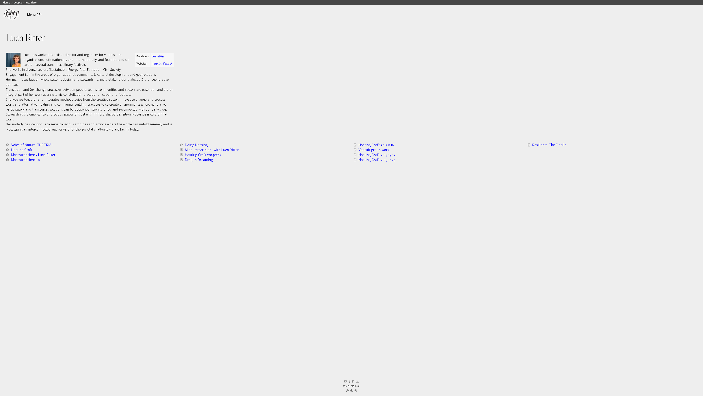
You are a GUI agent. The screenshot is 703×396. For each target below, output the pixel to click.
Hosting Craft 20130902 (376, 155)
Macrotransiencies (25, 160)
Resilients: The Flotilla (549, 145)
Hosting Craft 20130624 (376, 160)
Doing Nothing (196, 145)
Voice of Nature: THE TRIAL (32, 145)
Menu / (32, 14)
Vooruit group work (373, 150)
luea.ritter (158, 56)
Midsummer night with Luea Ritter (212, 150)
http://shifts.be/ (162, 63)
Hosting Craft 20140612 (203, 155)
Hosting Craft (21, 150)
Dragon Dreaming (199, 160)
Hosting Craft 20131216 (376, 145)
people (18, 2)
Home (6, 2)
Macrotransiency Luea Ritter (33, 155)
